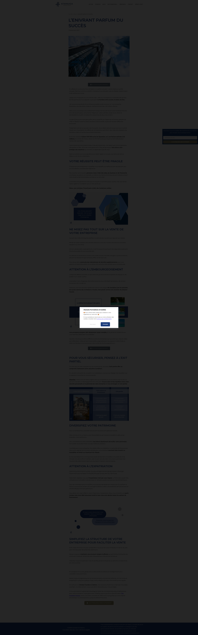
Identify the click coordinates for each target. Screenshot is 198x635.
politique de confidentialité (104, 319)
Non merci (93, 324)
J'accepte (105, 324)
